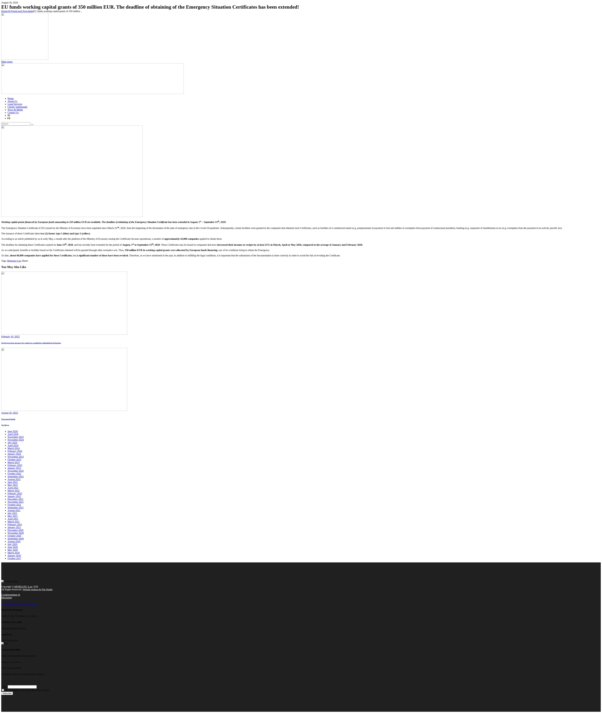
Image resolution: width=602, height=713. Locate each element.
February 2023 (15, 465)
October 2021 (14, 504)
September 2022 (16, 476)
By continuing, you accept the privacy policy (26, 690)
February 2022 (15, 493)
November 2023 (16, 456)
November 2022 (16, 471)
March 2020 (14, 552)
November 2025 (16, 437)
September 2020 (16, 538)
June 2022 (13, 482)
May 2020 (13, 550)
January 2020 (14, 555)
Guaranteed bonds (8, 419)
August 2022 (14, 479)
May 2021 (13, 516)
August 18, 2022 (9, 412)
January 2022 (14, 496)
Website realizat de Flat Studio (38, 589)
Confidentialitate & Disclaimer (10, 596)
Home (4, 11)
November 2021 (16, 502)
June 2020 (13, 547)
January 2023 (14, 468)
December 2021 (15, 499)
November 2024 (16, 439)
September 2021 (16, 507)
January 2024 (14, 454)
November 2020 (16, 533)
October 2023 (14, 459)
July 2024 (12, 442)
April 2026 (13, 434)
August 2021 (14, 510)
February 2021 (15, 524)
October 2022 (14, 473)
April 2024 (13, 445)
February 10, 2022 (10, 336)
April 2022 (13, 487)
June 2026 (13, 431)
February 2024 (15, 451)
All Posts (11, 11)
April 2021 (13, 519)
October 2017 (14, 558)
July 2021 (12, 513)
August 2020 (14, 541)
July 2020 (12, 544)
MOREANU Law (23, 586)
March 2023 (14, 462)
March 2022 (14, 490)
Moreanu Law (14, 260)
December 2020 (15, 530)
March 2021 (14, 521)
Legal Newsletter (24, 11)
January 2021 (14, 527)
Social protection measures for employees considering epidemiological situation (31, 343)
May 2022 (13, 485)
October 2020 (14, 535)
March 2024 (14, 448)
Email (4, 686)
